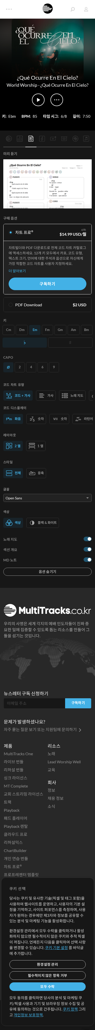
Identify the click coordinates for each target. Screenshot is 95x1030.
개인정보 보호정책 (28, 1015)
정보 (51, 790)
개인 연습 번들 (16, 858)
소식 (51, 806)
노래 (51, 753)
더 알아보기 (17, 271)
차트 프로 (13, 866)
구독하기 (47, 283)
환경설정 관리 (47, 964)
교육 (51, 769)
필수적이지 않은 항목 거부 (47, 975)
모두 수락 (47, 986)
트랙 (7, 802)
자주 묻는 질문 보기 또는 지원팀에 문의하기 (41, 729)
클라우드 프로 (15, 834)
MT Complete (16, 785)
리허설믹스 (13, 842)
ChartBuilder (15, 850)
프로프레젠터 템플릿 (21, 874)
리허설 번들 (14, 769)
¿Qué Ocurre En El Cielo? (64, 85)
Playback (12, 810)
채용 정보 (56, 798)
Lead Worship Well (64, 761)
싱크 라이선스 (15, 777)
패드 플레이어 (15, 818)
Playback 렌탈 (16, 826)
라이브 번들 (14, 761)
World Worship (22, 85)
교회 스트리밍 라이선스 (23, 794)
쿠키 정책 (70, 1009)
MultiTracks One (18, 753)
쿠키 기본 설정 (56, 947)
